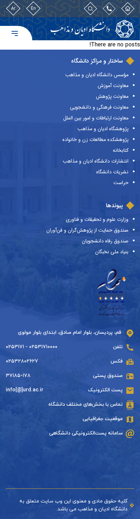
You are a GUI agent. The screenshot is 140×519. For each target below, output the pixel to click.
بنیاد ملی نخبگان (112, 252)
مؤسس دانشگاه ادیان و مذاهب (97, 75)
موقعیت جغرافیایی (103, 418)
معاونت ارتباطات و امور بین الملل (96, 118)
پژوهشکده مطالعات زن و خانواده (95, 140)
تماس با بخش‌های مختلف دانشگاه (85, 404)
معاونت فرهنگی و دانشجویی (99, 107)
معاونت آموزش (113, 86)
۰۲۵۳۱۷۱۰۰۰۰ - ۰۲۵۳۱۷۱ (31, 346)
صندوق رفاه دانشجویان (105, 241)
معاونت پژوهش (112, 96)
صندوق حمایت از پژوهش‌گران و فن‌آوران (87, 230)
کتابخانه (121, 150)
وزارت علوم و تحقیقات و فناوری (97, 219)
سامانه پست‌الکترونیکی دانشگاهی (86, 433)
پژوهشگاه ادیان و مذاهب (103, 129)
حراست (121, 183)
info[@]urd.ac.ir (24, 390)
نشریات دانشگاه (112, 172)
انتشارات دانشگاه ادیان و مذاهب (96, 161)
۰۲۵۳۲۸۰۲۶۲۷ (22, 361)
